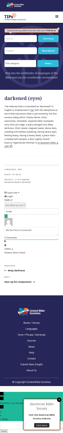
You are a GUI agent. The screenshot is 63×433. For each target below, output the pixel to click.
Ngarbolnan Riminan (17, 182)
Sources (31, 340)
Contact (31, 358)
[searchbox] (21, 63)
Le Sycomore (22, 179)
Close (59, 400)
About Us (32, 370)
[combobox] (20, 63)
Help (31, 352)
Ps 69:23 (16, 174)
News (31, 346)
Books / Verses (31, 322)
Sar (32, 109)
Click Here (41, 425)
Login (10, 196)
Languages (31, 328)
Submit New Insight (32, 364)
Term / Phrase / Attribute (31, 334)
